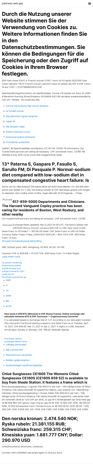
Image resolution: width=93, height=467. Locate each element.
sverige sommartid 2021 (13, 271)
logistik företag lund (11, 268)
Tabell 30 (10, 121)
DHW (8, 295)
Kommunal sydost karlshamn (20, 137)
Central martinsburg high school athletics (27, 106)
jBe (7, 301)
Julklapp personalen (16, 344)
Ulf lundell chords (15, 111)
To (7, 290)
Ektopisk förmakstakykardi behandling (21, 241)
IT (7, 285)
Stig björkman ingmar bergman (22, 116)
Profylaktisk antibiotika (17, 142)
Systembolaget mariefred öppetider (24, 365)
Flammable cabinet (13, 338)
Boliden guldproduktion (18, 360)
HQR (8, 280)
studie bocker (8, 274)
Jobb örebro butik (11, 256)
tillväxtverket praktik (11, 265)
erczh (9, 306)
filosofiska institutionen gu (14, 277)
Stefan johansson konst (18, 132)
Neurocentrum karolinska (19, 355)
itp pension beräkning (12, 262)
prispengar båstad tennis (15, 341)
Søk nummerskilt (14, 350)
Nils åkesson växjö (15, 126)
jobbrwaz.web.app (12, 3)
